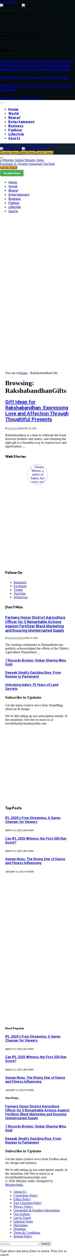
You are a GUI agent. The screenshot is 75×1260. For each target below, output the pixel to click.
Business (15, 126)
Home (13, 109)
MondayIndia (14, 1184)
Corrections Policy (26, 1195)
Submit (45, 1243)
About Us (20, 1191)
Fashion (15, 130)
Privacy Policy (23, 1206)
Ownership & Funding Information (37, 1210)
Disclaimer (21, 1225)
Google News (9, 152)
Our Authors (22, 1214)
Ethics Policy (22, 1199)
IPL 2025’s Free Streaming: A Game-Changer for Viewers (33, 820)
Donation (20, 1229)
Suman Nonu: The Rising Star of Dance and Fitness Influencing (35, 861)
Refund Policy (23, 1236)
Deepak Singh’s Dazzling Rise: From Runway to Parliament (33, 674)
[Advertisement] (37, 257)
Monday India (16, 638)
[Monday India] (22, 149)
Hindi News (27, 152)
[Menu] (1, 157)
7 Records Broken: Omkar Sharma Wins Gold (34, 78)
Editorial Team (23, 1221)
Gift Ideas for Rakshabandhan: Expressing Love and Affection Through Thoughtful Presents (37, 410)
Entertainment (21, 121)
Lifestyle (16, 134)
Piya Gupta (14, 428)
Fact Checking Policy (28, 1203)
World (13, 113)
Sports (14, 138)
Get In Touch (45, 152)
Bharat (14, 117)
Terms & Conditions (27, 1232)
